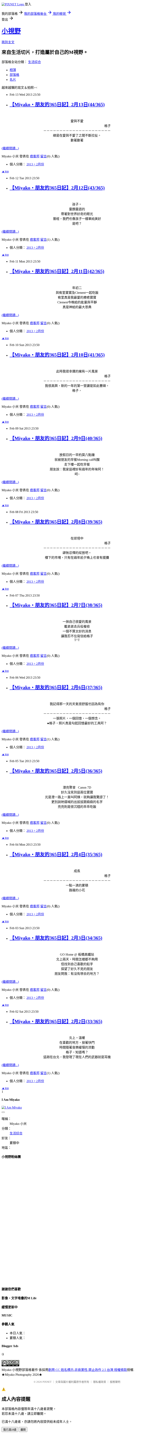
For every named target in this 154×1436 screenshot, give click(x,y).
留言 (43, 156)
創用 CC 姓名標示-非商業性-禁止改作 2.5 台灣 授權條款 (87, 1370)
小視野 (11, 31)
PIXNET (47, 1381)
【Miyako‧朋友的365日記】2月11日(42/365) (57, 271)
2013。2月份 (35, 164)
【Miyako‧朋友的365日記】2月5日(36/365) (56, 771)
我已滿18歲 (9, 1429)
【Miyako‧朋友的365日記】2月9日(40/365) (56, 438)
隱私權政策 (99, 1381)
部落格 (14, 74)
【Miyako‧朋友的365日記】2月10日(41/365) (57, 354)
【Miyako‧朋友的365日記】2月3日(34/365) (56, 938)
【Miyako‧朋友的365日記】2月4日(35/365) (56, 854)
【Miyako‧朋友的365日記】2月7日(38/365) (56, 605)
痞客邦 (35, 156)
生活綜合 (34, 62)
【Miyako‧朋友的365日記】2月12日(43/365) (57, 187)
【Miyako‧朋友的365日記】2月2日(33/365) (56, 1021)
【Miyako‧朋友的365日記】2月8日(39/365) (56, 521)
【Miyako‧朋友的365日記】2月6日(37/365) (56, 687)
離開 (23, 1429)
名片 (13, 79)
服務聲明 (115, 1381)
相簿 (13, 70)
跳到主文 (8, 42)
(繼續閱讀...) (10, 148)
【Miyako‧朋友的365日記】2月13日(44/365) (57, 104)
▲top (5, 171)
